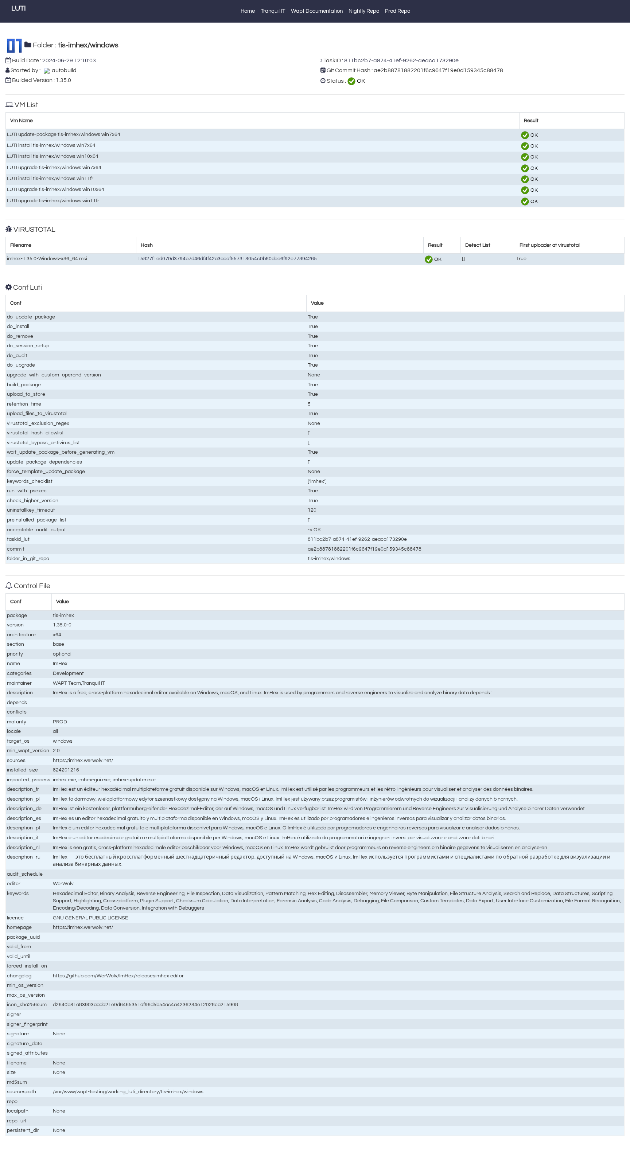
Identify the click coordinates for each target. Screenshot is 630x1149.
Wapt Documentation (317, 11)
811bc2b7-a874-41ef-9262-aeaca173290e (401, 60)
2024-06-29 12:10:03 (69, 60)
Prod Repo (397, 11)
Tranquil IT (273, 11)
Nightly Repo (364, 11)
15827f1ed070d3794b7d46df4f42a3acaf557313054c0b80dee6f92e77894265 (227, 258)
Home (248, 11)
